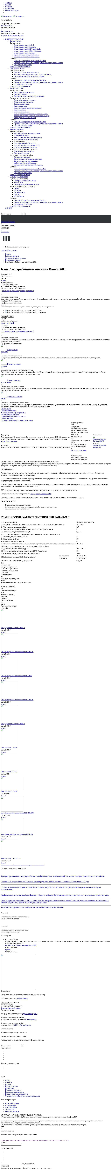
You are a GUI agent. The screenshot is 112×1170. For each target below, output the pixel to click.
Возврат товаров (11, 1086)
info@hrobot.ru (22, 998)
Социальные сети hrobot (23, 65)
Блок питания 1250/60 (9, 748)
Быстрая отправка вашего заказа (10, 381)
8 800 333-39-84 (6, 31)
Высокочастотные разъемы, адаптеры (28, 159)
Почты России (25, 1025)
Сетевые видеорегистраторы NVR (27, 145)
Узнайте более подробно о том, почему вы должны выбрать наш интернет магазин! (32, 907)
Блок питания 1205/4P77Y (10, 858)
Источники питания (21, 112)
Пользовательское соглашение (16, 1094)
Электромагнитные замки (23, 102)
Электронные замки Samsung (25, 47)
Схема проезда (30, 1019)
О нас (7, 1080)
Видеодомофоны (20, 94)
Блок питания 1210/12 (9, 772)
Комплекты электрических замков (26, 57)
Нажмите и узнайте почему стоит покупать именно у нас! (22, 865)
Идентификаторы (20, 106)
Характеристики (7, 413)
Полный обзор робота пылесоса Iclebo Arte (30, 61)
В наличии (5, 232)
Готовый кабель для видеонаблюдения (28, 165)
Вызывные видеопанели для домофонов (29, 96)
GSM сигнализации (17, 69)
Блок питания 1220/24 (9, 791)
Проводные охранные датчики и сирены (29, 76)
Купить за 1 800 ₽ (7, 323)
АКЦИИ (8, 208)
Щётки (16, 188)
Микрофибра (19, 196)
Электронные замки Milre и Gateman (27, 51)
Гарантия (8, 7)
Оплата (8, 5)
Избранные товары (8, 222)
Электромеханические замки (25, 100)
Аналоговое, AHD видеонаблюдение (28, 137)
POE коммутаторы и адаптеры (25, 147)
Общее (3, 409)
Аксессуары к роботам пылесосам (26, 184)
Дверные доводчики (21, 104)
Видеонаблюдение (16, 129)
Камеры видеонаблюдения (24, 151)
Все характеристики (78, 450)
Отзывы (4, 418)
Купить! (3, 632)
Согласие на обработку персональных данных (22, 1096)
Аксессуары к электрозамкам (25, 118)
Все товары (5, 228)
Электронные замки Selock (24, 45)
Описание (4, 411)
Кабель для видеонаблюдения (25, 163)
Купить (3, 281)
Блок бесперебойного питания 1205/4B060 (17, 834)
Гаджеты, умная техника (19, 177)
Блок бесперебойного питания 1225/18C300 (17, 813)
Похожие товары (7, 416)
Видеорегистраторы (21, 153)
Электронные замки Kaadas (24, 53)
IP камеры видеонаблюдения (24, 143)
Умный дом (18, 183)
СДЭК (15, 1025)
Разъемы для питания (22, 157)
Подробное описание (9, 441)
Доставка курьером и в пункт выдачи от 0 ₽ (17, 291)
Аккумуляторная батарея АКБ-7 (99, 440)
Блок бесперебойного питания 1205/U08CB (17, 700)
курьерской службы (29, 1014)
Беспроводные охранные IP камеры (27, 133)
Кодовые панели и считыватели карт (28, 108)
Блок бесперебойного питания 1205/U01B (16, 676)
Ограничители (19, 192)
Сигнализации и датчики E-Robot (26, 72)
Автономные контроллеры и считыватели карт (31, 116)
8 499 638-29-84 (6, 26)
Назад (11, 316)
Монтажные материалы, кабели (26, 139)
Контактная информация (14, 1092)
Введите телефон (28, 1164)
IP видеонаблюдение (21, 135)
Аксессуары (5, 414)
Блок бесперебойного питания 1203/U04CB (17, 652)
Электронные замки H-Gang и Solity (27, 49)
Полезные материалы (9, 420)
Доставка (8, 3)
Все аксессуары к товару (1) (99, 446)
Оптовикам (9, 8)
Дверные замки (15, 41)
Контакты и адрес (11, 10)
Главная (8, 254)
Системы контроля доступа (24, 92)
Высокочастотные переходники (26, 161)
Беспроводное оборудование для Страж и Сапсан (32, 74)
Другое (16, 194)
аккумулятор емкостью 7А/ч (41, 494)
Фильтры (17, 190)
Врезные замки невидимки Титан (26, 55)
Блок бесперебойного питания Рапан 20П (20, 945)
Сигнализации (10, 1105)
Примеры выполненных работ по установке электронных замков (38, 63)
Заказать (5, 1166)
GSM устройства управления (25, 181)
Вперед (4, 316)
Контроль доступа (16, 88)
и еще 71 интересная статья (20, 67)
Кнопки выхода (20, 110)
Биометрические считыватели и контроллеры (31, 114)
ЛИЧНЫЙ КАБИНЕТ (9, 251)
